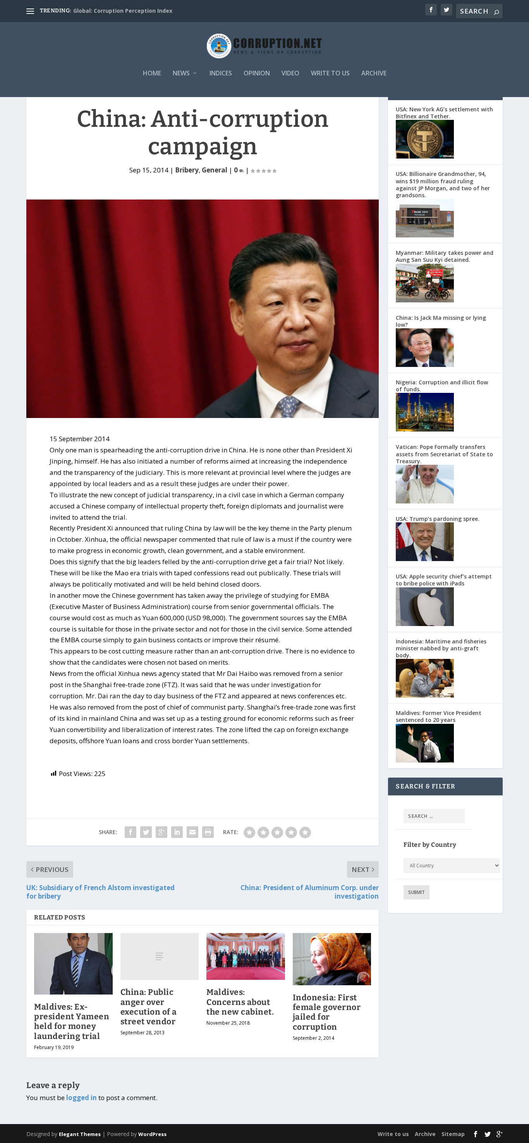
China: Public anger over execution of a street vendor (148, 1007)
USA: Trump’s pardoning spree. (437, 518)
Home (152, 73)
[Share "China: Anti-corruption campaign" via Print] (208, 832)
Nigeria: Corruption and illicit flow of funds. (442, 386)
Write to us (330, 73)
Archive (373, 73)
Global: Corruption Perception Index (122, 10)
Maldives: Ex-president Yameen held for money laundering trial (71, 1021)
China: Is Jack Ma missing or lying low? (441, 321)
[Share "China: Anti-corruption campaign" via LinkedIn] (177, 832)
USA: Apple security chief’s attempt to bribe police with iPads (444, 580)
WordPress (152, 1134)
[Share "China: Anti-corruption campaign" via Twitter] (146, 832)
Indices (221, 73)
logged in (81, 1097)
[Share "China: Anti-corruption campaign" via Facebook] (130, 832)
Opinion (257, 73)
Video (290, 73)
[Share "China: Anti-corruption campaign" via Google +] (161, 832)
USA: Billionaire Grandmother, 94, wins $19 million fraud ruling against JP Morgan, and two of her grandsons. (443, 184)
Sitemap (453, 1134)
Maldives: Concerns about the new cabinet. (240, 1002)
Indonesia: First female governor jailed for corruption (327, 1012)
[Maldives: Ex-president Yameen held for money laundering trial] (73, 964)
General (214, 169)
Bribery (187, 169)
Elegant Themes (80, 1134)
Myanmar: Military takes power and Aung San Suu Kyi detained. (444, 256)
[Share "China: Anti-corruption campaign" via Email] (192, 832)
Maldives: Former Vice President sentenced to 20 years (438, 716)
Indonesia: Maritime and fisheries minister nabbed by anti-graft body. (441, 648)
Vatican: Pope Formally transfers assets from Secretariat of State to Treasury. (444, 453)
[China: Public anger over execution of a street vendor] (159, 956)
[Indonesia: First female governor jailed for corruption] (332, 959)
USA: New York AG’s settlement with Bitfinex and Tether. (444, 113)
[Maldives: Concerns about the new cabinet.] (245, 956)
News (181, 73)
